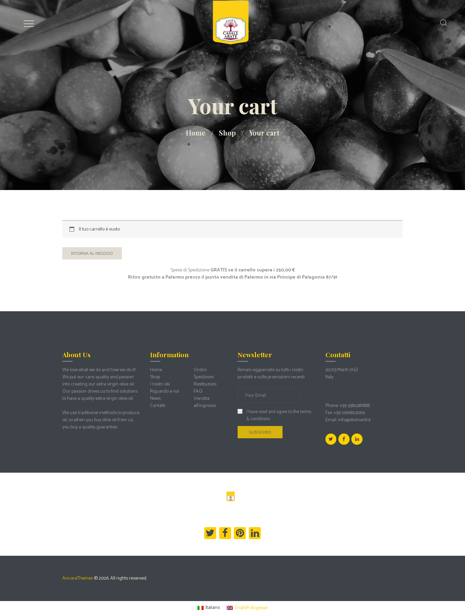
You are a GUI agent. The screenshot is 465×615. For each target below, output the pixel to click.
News (155, 399)
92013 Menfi (336, 370)
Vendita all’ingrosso (205, 402)
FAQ (198, 391)
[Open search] (443, 23)
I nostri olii (160, 384)
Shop (227, 132)
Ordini (200, 370)
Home (196, 132)
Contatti (157, 406)
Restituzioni (205, 384)
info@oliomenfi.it (354, 420)
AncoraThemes (77, 578)
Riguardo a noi (164, 391)
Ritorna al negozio (92, 253)
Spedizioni (204, 377)
